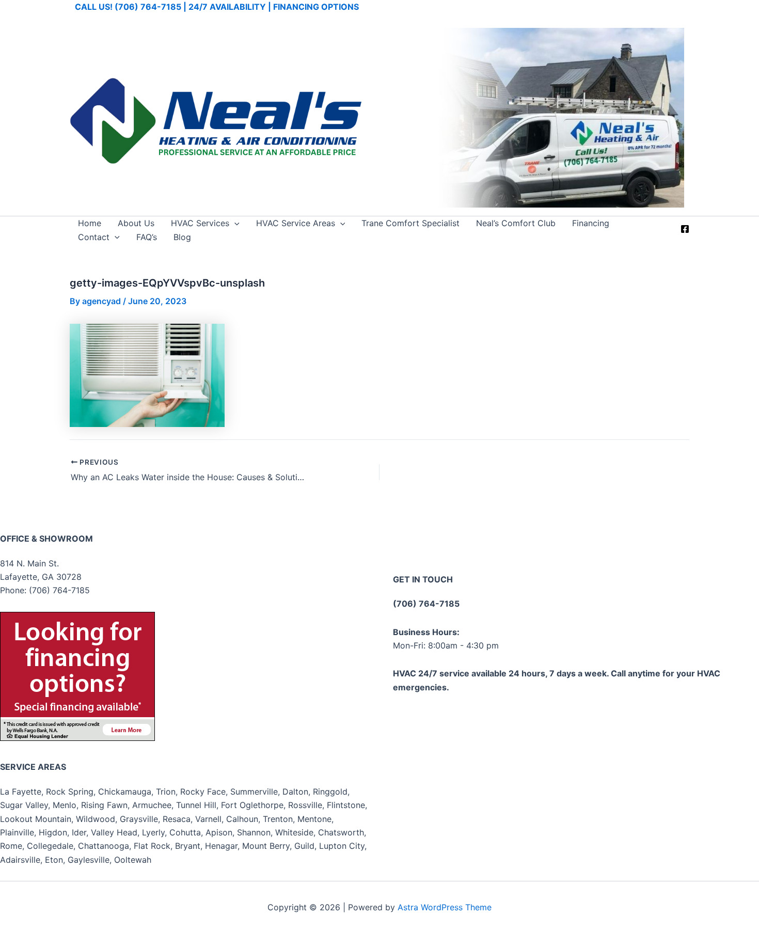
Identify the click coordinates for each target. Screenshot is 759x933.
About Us (136, 223)
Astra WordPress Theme (445, 907)
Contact (93, 237)
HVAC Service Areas (295, 223)
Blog (182, 237)
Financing (590, 223)
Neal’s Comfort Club (516, 223)
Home (89, 223)
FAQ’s (146, 237)
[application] (234, 223)
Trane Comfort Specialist (410, 223)
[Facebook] (685, 229)
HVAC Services (200, 223)
